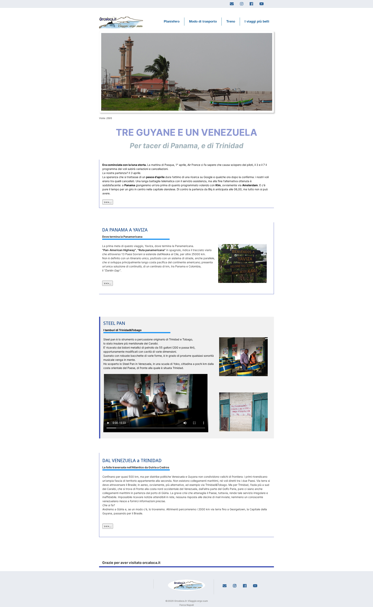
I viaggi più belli (257, 21)
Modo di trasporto (203, 21)
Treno (230, 21)
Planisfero (172, 21)
